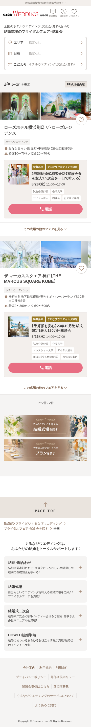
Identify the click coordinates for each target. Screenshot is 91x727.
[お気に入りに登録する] (81, 119)
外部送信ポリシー (63, 677)
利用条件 (62, 667)
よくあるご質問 (45, 705)
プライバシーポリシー (31, 677)
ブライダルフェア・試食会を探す (26, 528)
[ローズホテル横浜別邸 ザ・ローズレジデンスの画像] (45, 106)
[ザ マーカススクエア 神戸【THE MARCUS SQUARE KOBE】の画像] (45, 254)
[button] (45, 189)
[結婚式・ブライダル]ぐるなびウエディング (33, 523)
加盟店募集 (61, 686)
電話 (48, 209)
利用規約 (45, 667)
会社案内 (29, 667)
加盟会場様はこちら (35, 686)
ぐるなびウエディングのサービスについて (45, 696)
